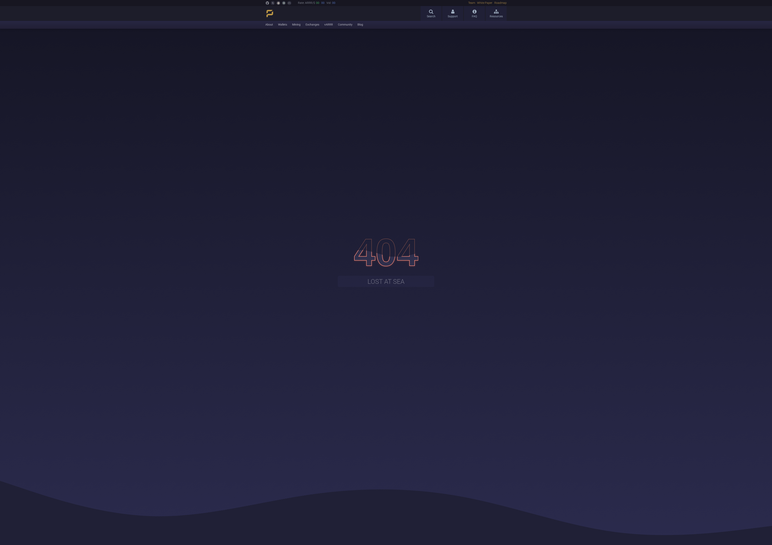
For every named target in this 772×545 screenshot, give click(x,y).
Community (345, 24)
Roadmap (500, 3)
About (269, 24)
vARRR (328, 24)
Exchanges (312, 24)
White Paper (484, 3)
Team (471, 3)
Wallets (282, 24)
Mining (296, 24)
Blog (360, 24)
